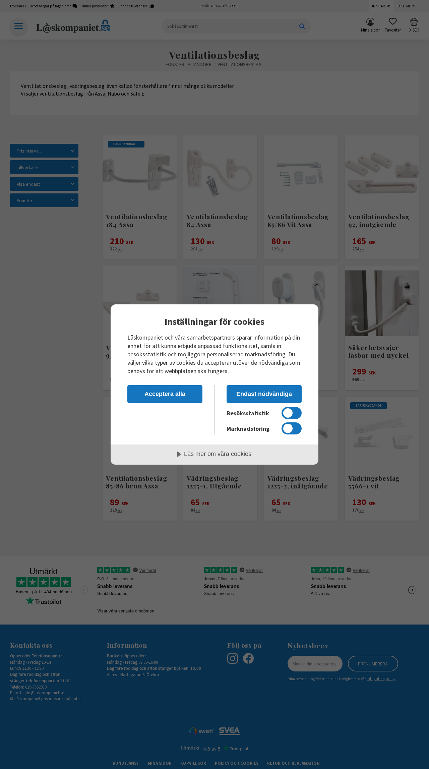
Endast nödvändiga (264, 394)
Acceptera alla (164, 394)
